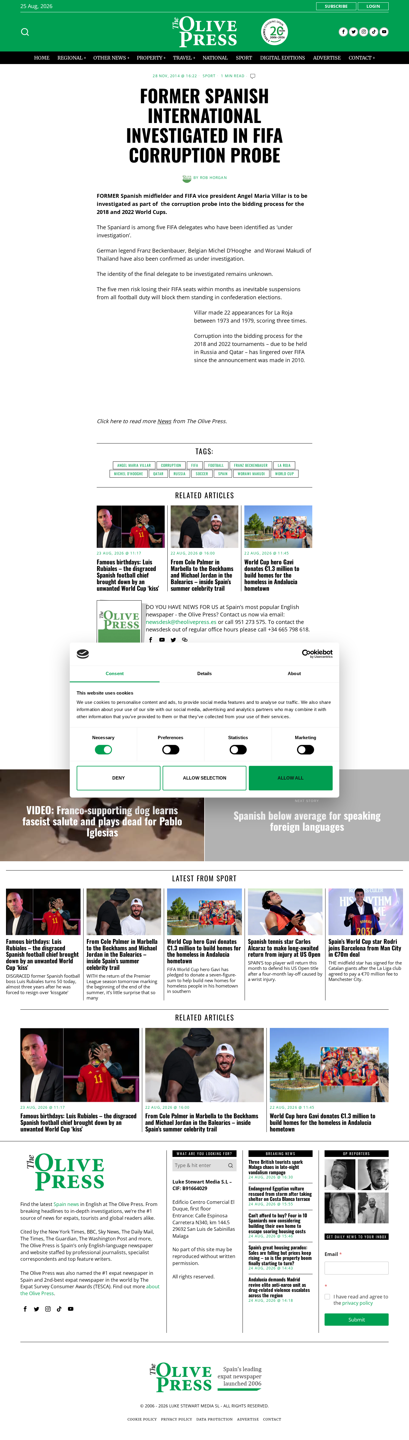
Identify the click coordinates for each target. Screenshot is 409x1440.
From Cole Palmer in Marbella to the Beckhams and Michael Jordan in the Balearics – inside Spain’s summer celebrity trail (202, 574)
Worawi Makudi (251, 473)
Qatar (158, 473)
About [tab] (294, 673)
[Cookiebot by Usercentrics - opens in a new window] (306, 654)
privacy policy (357, 1303)
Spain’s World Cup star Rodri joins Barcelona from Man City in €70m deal (364, 948)
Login (373, 6)
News (164, 421)
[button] (231, 1165)
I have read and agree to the (361, 1300)
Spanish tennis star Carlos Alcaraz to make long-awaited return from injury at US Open (284, 948)
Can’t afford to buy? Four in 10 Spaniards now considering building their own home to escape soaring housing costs (278, 1223)
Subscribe (336, 6)
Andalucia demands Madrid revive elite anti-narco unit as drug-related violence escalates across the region (279, 1287)
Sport (209, 76)
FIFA (194, 465)
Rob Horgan (213, 177)
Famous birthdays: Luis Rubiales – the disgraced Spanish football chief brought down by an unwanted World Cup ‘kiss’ (128, 574)
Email (333, 1254)
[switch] (170, 749)
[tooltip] (343, 32)
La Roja (284, 465)
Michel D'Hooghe (128, 473)
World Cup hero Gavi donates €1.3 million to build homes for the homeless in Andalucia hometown (271, 574)
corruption (171, 465)
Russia (180, 473)
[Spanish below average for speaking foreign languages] (307, 815)
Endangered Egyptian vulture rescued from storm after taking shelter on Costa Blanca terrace (280, 1194)
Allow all (291, 777)
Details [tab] (204, 673)
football (216, 465)
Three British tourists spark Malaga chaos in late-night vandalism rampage (276, 1167)
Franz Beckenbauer (251, 465)
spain (223, 473)
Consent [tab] (115, 673)
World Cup (284, 473)
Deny (118, 777)
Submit (357, 1319)
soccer (202, 473)
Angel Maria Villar (134, 465)
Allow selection (204, 777)
